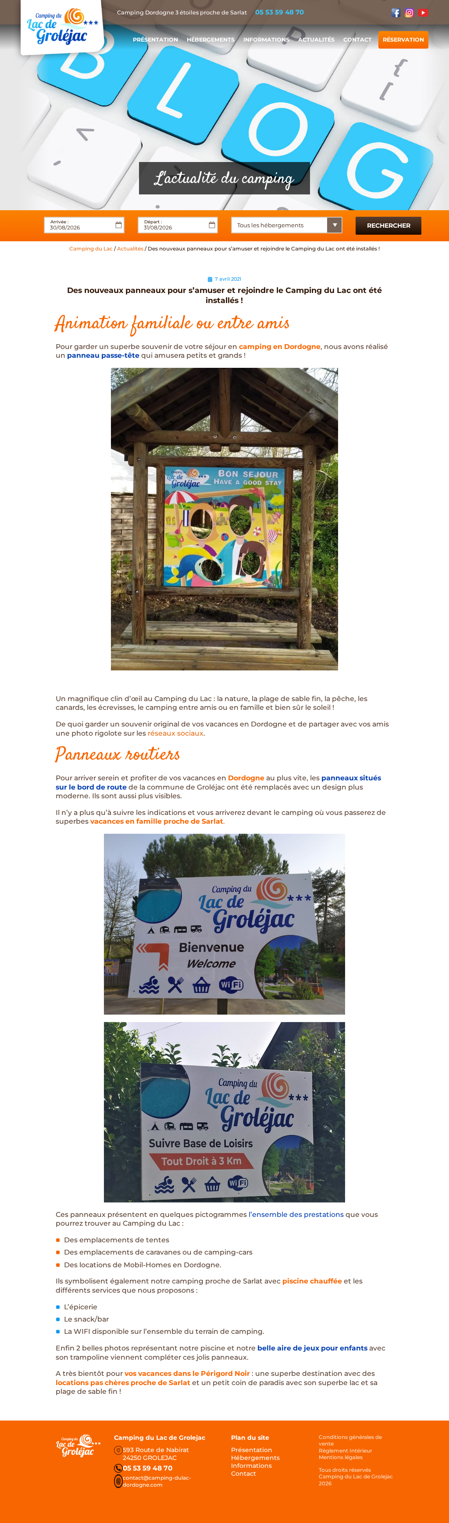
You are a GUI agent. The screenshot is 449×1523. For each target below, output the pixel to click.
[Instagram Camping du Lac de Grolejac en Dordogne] (409, 12)
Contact (357, 39)
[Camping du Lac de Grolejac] (62, 28)
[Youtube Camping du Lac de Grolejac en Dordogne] (423, 12)
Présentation (155, 39)
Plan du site (250, 1438)
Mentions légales (341, 1457)
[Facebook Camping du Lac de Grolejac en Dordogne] (396, 12)
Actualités (316, 39)
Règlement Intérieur (345, 1450)
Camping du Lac (91, 248)
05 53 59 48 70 (279, 12)
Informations (266, 39)
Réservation (403, 39)
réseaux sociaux (175, 733)
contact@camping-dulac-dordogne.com (157, 1481)
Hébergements (211, 39)
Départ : (153, 222)
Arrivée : (59, 222)
